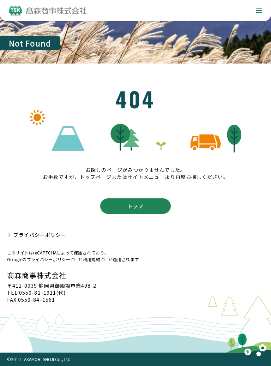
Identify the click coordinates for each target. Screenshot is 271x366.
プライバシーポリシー (40, 235)
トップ (135, 206)
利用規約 (91, 259)
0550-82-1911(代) (42, 292)
